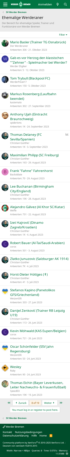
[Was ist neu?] (57, 4)
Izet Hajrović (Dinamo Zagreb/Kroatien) (26, 224)
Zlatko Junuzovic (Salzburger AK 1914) (39, 258)
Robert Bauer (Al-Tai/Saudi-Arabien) (37, 243)
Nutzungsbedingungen (28, 432)
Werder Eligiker (18, 66)
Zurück (22, 403)
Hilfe (34, 435)
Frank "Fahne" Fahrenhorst (31, 170)
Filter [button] (62, 34)
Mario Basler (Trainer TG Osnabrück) (38, 42)
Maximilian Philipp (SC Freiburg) (34, 155)
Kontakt (7, 432)
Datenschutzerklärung (16, 435)
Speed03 (15, 391)
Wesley (15, 367)
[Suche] (65, 4)
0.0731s (53, 450)
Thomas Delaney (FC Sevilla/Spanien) (26, 136)
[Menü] (5, 4)
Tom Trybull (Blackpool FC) (30, 78)
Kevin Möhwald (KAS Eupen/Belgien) (38, 331)
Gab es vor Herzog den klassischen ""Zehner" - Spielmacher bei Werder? (38, 60)
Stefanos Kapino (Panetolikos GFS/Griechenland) (32, 292)
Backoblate (16, 174)
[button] (67, 453)
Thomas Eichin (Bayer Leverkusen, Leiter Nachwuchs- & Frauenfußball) (38, 385)
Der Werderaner (19, 46)
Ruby (12, 370)
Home (43, 435)
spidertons (16, 122)
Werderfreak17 (18, 82)
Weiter (48, 403)
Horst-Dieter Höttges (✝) (29, 274)
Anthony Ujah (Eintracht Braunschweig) (28, 116)
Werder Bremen (14, 426)
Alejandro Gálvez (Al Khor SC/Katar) (37, 207)
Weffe (13, 210)
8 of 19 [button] (35, 403)
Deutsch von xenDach (20, 445)
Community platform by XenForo (33, 442)
